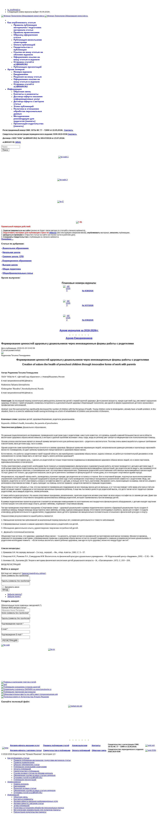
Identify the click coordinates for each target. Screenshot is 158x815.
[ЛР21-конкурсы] (26, 689)
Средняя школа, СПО (13, 256)
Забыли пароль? (14, 594)
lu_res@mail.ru (13, 10)
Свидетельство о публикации (23, 48)
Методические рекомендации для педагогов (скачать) (24, 118)
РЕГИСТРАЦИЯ (9, 640)
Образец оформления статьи (27, 765)
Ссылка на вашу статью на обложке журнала (28, 53)
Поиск (5, 150)
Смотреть (68, 130)
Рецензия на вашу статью (28, 77)
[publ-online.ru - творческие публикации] (18, 692)
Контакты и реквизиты (26, 94)
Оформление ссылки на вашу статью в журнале (27, 58)
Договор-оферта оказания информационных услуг (28, 97)
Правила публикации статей (56, 745)
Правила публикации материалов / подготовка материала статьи (27, 27)
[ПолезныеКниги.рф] (25, 697)
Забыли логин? (14, 596)
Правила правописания (26, 32)
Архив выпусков (79, 745)
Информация (14, 89)
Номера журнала (23, 72)
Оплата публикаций (24, 44)
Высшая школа (10, 265)
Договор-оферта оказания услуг (25, 745)
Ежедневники (21, 74)
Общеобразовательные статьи (17, 273)
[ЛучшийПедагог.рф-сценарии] (20, 687)
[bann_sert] (4, 684)
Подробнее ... (7, 239)
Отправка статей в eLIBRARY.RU (24, 63)
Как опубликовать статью (21, 22)
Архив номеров (16, 69)
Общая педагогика (11, 269)
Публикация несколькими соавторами (30, 767)
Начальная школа (11, 252)
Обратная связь (22, 91)
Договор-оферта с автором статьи (26, 750)
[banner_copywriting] (18, 682)
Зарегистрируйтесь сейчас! (34, 573)
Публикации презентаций (28, 67)
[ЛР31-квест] (29, 694)
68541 (18, 142)
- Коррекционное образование (16, 260)
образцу (53, 233)
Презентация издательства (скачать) (30, 812)
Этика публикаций (24, 106)
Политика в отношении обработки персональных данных (28, 111)
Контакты (96, 745)
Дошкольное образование (15, 248)
